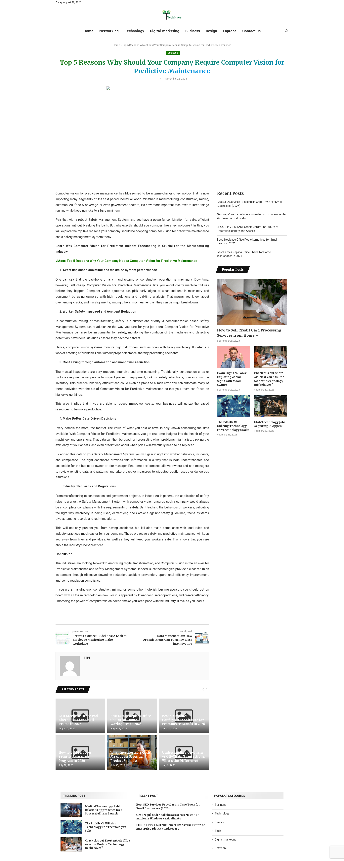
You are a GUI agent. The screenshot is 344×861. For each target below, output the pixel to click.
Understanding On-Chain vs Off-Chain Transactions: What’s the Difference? (183, 757)
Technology (134, 31)
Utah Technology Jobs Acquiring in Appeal (269, 424)
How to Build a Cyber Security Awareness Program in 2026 (75, 757)
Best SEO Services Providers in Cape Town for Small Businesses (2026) (168, 806)
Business (192, 31)
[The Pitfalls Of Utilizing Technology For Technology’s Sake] (233, 406)
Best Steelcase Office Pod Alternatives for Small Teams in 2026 (78, 720)
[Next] (206, 689)
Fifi (87, 658)
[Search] (286, 31)
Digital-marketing (164, 31)
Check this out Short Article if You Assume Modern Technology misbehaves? (269, 379)
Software (221, 848)
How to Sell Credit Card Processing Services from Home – (249, 332)
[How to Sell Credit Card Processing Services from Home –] (252, 302)
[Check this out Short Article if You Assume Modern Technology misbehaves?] (270, 357)
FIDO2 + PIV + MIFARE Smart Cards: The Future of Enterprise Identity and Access (170, 826)
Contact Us (251, 31)
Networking (109, 31)
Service (219, 822)
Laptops (229, 31)
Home (88, 31)
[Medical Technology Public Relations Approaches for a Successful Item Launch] (71, 810)
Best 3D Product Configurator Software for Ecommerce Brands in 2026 (183, 720)
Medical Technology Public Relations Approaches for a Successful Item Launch (103, 810)
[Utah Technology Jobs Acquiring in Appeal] (270, 406)
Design (211, 31)
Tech (218, 830)
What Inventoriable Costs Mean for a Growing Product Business (130, 757)
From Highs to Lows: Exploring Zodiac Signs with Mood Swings (232, 379)
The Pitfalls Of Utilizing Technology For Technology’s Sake (233, 426)
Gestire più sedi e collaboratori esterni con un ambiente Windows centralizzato (167, 816)
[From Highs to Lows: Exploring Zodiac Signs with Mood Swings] (233, 357)
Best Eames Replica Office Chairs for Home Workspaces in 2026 (130, 720)
